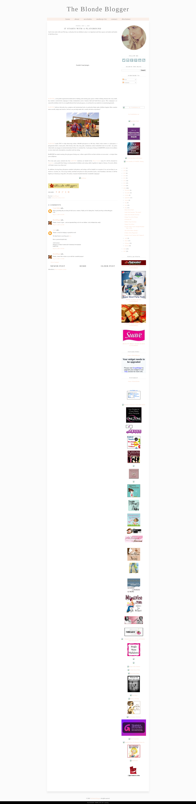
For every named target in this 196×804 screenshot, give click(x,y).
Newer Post (57, 266)
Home (68, 19)
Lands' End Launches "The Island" (133, 212)
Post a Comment (55, 262)
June (126, 205)
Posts (125, 79)
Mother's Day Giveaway (130, 222)
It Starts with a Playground (131, 233)
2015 (124, 173)
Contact (114, 19)
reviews (63, 197)
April (126, 238)
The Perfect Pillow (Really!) (131, 230)
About (77, 19)
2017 (124, 168)
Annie (54, 230)
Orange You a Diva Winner (131, 217)
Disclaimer (126, 19)
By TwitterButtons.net (133, 114)
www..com (134, 390)
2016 (124, 170)
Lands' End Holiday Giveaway (134, 324)
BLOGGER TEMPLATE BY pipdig (98, 802)
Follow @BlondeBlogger (134, 355)
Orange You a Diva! (129, 224)
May (126, 207)
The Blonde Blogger (98, 9)
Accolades (88, 19)
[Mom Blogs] (134, 695)
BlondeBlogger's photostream (136, 395)
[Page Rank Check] (134, 121)
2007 (124, 251)
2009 (124, 188)
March (126, 240)
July (126, 202)
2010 (124, 185)
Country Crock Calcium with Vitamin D (134, 235)
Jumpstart (50, 163)
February (127, 243)
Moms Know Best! (129, 210)
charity (53, 197)
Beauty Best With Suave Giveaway (134, 344)
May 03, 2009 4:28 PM (58, 224)
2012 (124, 180)
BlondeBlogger (56, 220)
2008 (124, 249)
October (127, 195)
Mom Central (96, 161)
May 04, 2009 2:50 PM (58, 248)
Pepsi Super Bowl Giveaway (133, 300)
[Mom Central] (82, 178)
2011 (124, 183)
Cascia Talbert (56, 208)
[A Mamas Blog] (134, 659)
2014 (124, 175)
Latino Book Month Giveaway (132, 214)
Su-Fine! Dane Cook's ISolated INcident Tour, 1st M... (134, 227)
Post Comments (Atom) (60, 269)
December (127, 190)
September (127, 197)
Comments (126, 82)
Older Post (108, 266)
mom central (58, 197)
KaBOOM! (51, 98)
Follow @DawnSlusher (134, 381)
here (70, 236)
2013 (124, 178)
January (127, 245)
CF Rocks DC (128, 219)
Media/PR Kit (101, 19)
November (127, 193)
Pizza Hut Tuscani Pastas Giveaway (133, 267)
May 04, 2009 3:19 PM (58, 258)
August (127, 200)
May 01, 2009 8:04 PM (58, 214)
